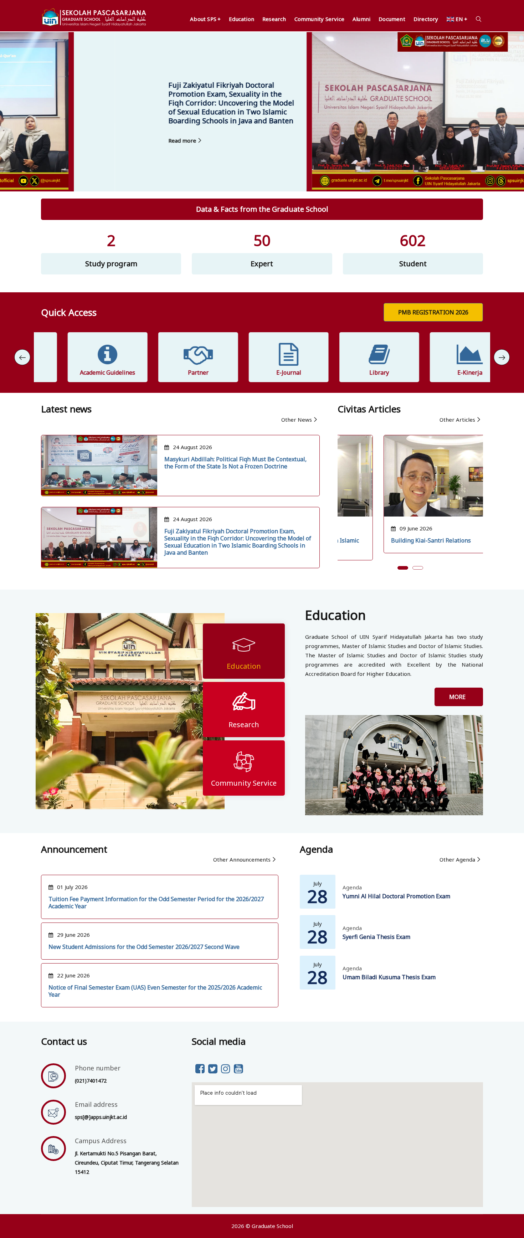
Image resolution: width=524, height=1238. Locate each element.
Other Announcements (242, 859)
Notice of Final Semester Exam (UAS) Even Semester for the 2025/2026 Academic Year (155, 990)
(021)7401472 (91, 1080)
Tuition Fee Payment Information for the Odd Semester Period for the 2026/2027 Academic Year (156, 902)
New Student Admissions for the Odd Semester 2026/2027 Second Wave (144, 947)
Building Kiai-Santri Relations (385, 540)
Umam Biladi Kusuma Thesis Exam (389, 977)
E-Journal (262, 372)
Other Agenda (457, 859)
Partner (171, 372)
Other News (296, 419)
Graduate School (272, 1225)
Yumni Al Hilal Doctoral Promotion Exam (396, 896)
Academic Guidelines (81, 372)
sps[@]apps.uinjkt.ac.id (101, 1117)
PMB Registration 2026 (433, 312)
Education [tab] (244, 666)
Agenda (352, 887)
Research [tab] (243, 724)
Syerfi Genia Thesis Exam (376, 937)
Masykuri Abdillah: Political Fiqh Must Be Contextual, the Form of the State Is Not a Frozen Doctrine (235, 462)
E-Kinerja (443, 372)
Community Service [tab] (244, 783)
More (458, 697)
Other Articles (457, 419)
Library (353, 372)
